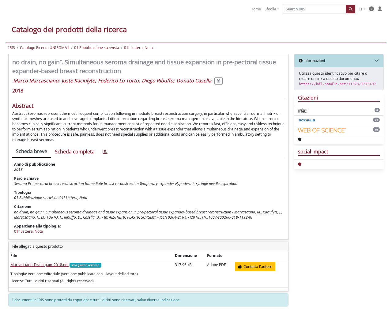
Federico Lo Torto (118, 80)
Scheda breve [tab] (31, 151)
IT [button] (361, 9)
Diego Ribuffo (157, 80)
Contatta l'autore (257, 266)
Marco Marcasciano (35, 80)
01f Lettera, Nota (138, 47)
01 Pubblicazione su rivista (96, 47)
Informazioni (314, 60)
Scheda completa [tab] (75, 151)
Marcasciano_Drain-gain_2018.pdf (39, 264)
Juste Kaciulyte (78, 80)
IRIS (11, 47)
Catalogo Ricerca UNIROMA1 (44, 47)
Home (256, 9)
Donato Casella (193, 80)
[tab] (105, 151)
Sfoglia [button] (270, 9)
